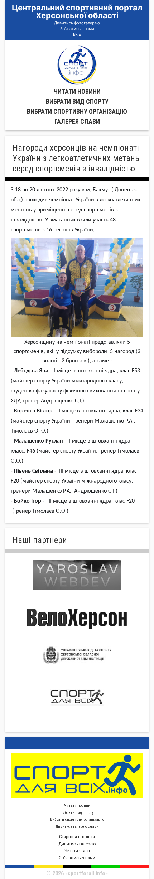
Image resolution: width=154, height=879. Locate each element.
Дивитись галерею (77, 843)
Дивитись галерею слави (77, 826)
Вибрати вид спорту (77, 101)
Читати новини (77, 91)
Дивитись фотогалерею (77, 22)
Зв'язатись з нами (77, 28)
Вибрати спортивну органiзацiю (77, 111)
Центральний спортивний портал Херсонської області (77, 11)
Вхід (77, 34)
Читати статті (77, 850)
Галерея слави (77, 121)
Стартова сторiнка (77, 836)
